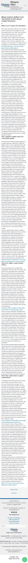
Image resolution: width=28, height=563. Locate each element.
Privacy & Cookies (14, 523)
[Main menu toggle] (25, 5)
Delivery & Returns (14, 519)
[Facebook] (12, 512)
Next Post (14, 493)
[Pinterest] (16, 512)
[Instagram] (14, 512)
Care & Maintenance (14, 521)
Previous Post (14, 489)
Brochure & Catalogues (14, 517)
